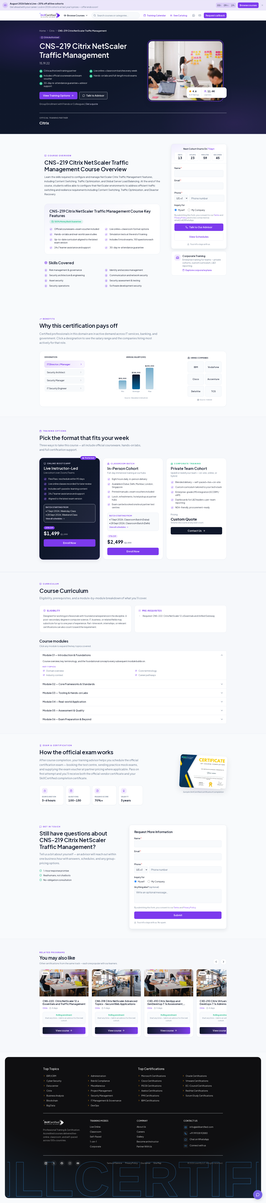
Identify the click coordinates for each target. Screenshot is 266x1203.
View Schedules (199, 236)
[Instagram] (70, 1163)
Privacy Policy (180, 218)
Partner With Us (144, 1146)
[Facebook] (62, 1163)
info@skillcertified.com (201, 1126)
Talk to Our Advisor (200, 227)
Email (177, 180)
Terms (216, 215)
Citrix (51, 30)
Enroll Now (69, 542)
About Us (141, 1126)
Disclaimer (145, 1163)
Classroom (95, 1131)
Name (178, 168)
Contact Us (195, 530)
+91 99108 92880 (199, 1133)
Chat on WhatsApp (199, 1139)
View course (62, 1030)
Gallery (140, 1136)
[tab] (64, 364)
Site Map (157, 1163)
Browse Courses (76, 15)
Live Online (95, 1126)
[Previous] (216, 962)
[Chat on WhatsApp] (193, 15)
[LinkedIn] (46, 1163)
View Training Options (56, 95)
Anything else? (146, 887)
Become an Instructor (148, 1141)
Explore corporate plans (198, 270)
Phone (178, 192)
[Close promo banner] (262, 5)
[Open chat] (257, 1194)
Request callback (215, 15)
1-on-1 (93, 1141)
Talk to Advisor (95, 95)
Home (42, 30)
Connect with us (198, 1145)
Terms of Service (114, 1163)
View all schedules (54, 518)
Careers (141, 1131)
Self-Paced (95, 1136)
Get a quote (92, 104)
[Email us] (200, 15)
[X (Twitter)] (54, 1163)
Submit (178, 915)
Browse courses (248, 5)
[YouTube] (78, 1163)
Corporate (95, 1146)
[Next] (223, 962)
